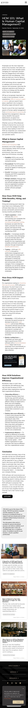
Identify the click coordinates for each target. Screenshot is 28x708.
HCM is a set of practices (9, 145)
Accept (18, 702)
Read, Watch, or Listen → (19, 576)
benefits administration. (12, 247)
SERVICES (13, 672)
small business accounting (9, 34)
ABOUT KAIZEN (13, 666)
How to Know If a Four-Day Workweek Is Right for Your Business (12, 600)
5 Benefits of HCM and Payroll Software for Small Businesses (13, 562)
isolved (15, 217)
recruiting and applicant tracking (14, 222)
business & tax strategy (8, 36)
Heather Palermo (7, 28)
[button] (26, 2)
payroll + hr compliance (8, 31)
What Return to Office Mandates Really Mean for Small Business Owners (13, 640)
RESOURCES (13, 678)
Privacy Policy (7, 698)
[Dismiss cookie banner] (23, 689)
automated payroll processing (15, 112)
